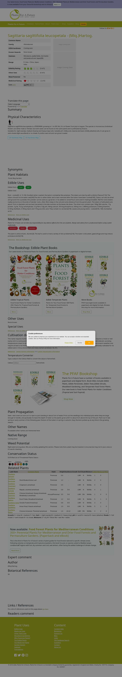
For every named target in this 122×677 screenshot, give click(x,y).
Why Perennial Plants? (22, 638)
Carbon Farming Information (25, 351)
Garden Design (19, 645)
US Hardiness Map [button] (32, 138)
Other (106, 472)
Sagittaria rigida (13, 503)
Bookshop (57, 631)
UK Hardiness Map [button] (15, 138)
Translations (18, 649)
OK (89, 342)
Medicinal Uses (19, 631)
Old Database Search (61, 640)
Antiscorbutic (13, 228)
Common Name (33, 472)
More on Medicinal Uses (24, 240)
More (14, 312)
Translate (23, 106)
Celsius (10, 363)
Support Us (58, 633)
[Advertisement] (106, 70)
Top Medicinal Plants (21, 643)
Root (28, 187)
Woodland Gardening (22, 636)
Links (56, 638)
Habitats (17, 647)
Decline (80, 342)
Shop (64, 24)
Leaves (20, 187)
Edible (94, 472)
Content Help (59, 629)
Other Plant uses (20, 633)
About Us (57, 647)
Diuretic (22, 228)
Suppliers (70, 24)
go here (45, 609)
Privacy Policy (69, 342)
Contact (57, 645)
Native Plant (39, 24)
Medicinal (100, 472)
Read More (15, 550)
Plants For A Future (16, 24)
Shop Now (86, 312)
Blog (77, 24)
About (47, 24)
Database (30, 24)
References (11, 215)
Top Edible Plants (20, 640)
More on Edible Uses (22, 215)
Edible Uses (18, 629)
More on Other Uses (22, 331)
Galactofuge (32, 228)
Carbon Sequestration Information (49, 351)
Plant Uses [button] (55, 24)
